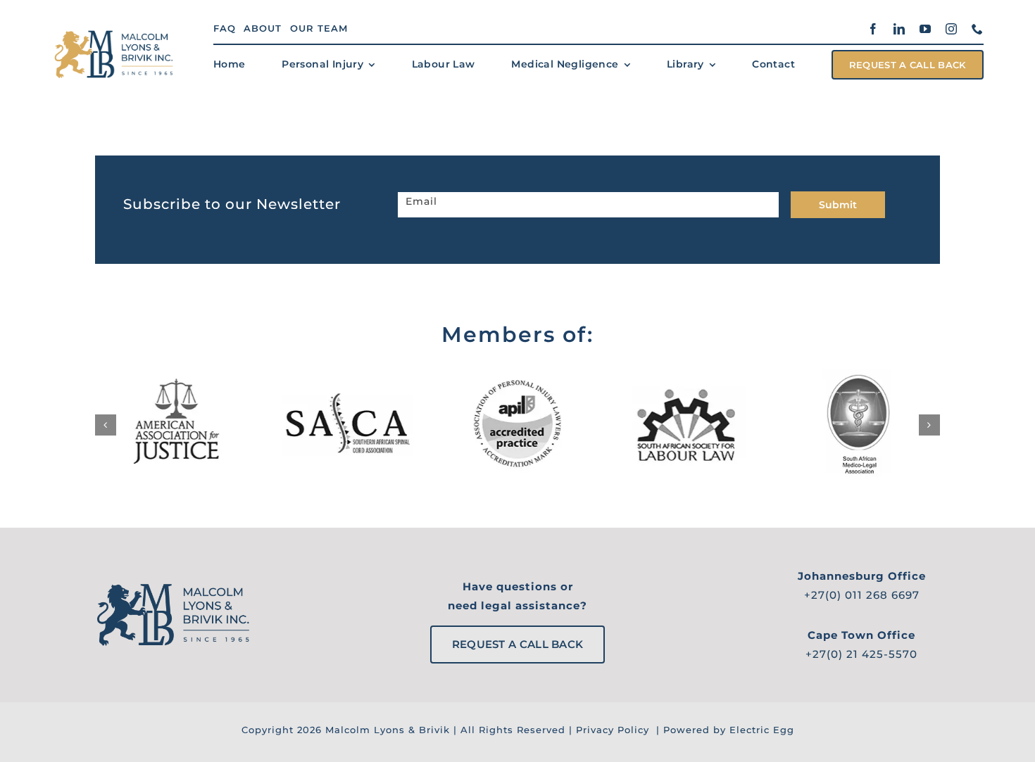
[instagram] (952, 28)
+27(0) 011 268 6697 (862, 595)
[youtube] (926, 28)
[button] (105, 425)
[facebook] (873, 28)
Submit (838, 204)
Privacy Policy (612, 729)
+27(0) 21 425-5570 (861, 654)
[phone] (978, 28)
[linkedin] (899, 28)
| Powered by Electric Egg (723, 729)
